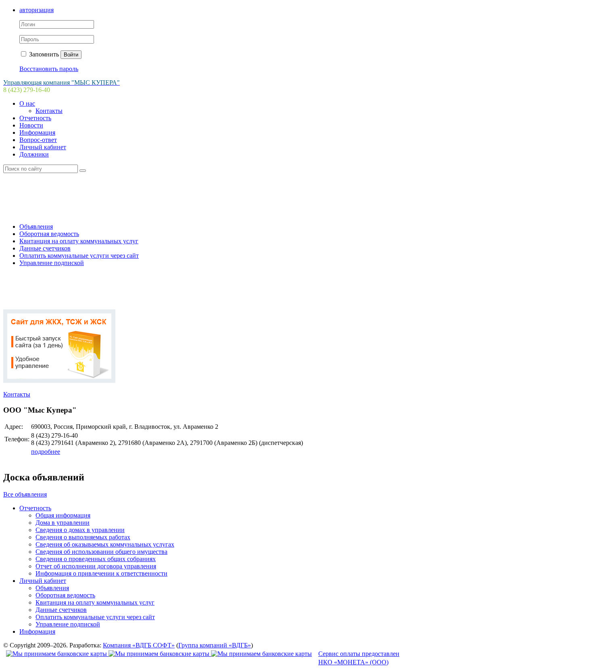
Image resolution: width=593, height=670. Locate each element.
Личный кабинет (42, 147)
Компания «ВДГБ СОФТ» (139, 645)
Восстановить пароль (48, 68)
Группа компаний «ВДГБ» (214, 645)
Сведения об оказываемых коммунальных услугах (104, 544)
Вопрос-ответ (38, 139)
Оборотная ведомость (49, 233)
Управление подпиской (51, 262)
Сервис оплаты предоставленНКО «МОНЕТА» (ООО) (358, 658)
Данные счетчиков (45, 248)
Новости (31, 125)
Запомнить (43, 54)
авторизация (36, 9)
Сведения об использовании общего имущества (101, 551)
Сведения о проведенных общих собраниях (95, 558)
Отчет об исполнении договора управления (95, 566)
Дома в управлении (62, 522)
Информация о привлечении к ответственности (101, 573)
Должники (34, 154)
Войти (71, 55)
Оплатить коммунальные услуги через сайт (79, 255)
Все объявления (25, 494)
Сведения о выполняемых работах (82, 537)
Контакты (49, 110)
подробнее (45, 451)
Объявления (36, 226)
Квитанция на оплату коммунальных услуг (78, 241)
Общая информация (62, 515)
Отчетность (35, 118)
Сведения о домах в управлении (80, 529)
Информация (37, 132)
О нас (27, 103)
